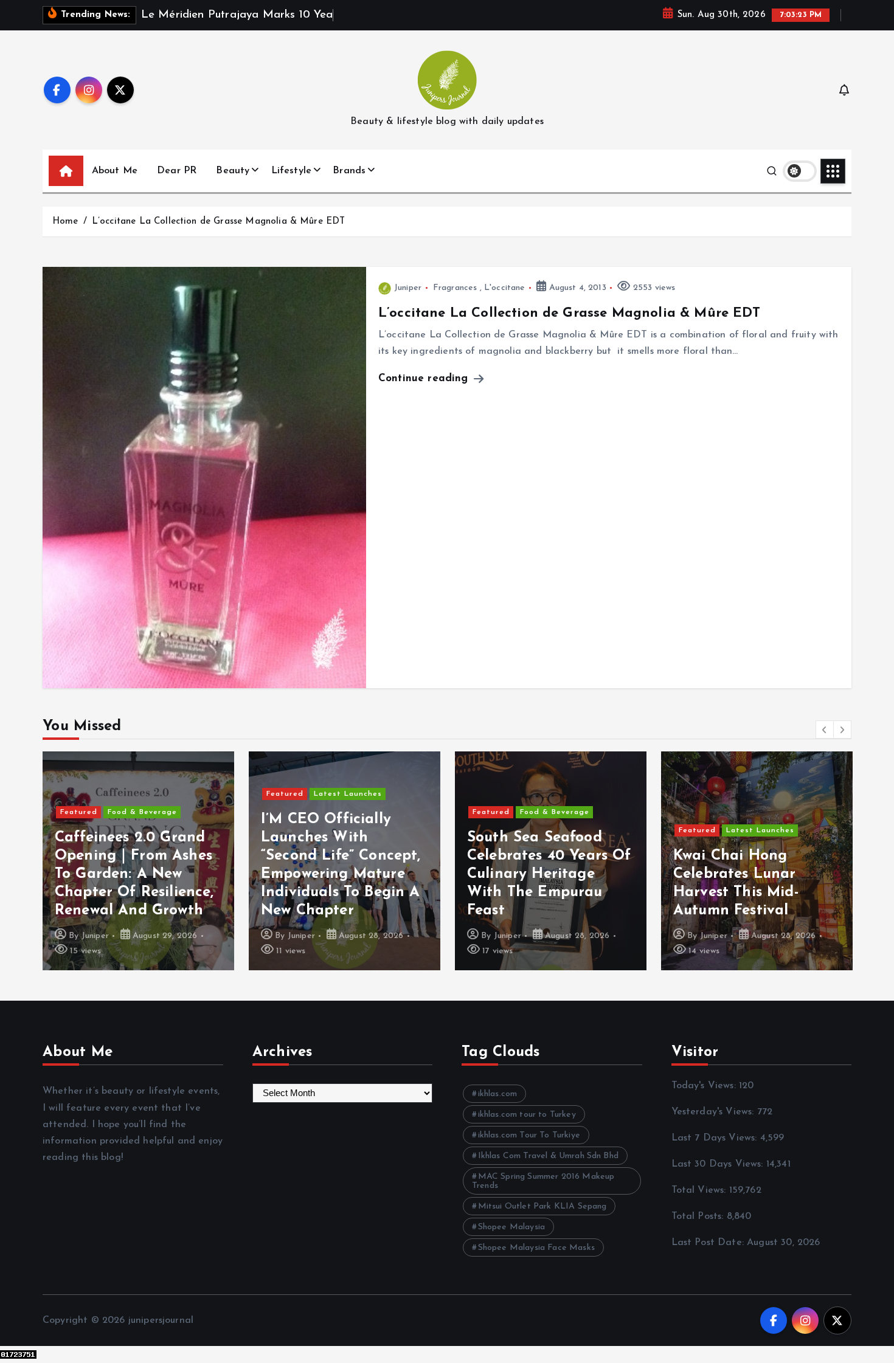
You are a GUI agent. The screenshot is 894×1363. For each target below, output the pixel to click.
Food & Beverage (348, 812)
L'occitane (504, 287)
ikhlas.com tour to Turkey (527, 1114)
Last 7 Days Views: (715, 1138)
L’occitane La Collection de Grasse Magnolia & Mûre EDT (218, 221)
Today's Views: (705, 1086)
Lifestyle (291, 171)
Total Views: (700, 1190)
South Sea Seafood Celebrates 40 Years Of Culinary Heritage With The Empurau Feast (343, 874)
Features (744, 775)
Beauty (232, 171)
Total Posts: (699, 1216)
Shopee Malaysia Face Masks (536, 1247)
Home (65, 221)
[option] (138, 860)
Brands (349, 171)
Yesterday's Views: (714, 1112)
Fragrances (455, 287)
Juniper (407, 287)
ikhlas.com (498, 1094)
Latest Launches (142, 794)
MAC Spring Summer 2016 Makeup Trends (543, 1181)
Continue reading (425, 378)
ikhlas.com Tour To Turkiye (529, 1135)
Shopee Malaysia (511, 1227)
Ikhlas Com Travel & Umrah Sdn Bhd (548, 1156)
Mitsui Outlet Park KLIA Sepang (542, 1206)
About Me (114, 171)
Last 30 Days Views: (718, 1164)
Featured (78, 794)
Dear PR (176, 171)
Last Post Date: (709, 1242)
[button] (825, 729)
